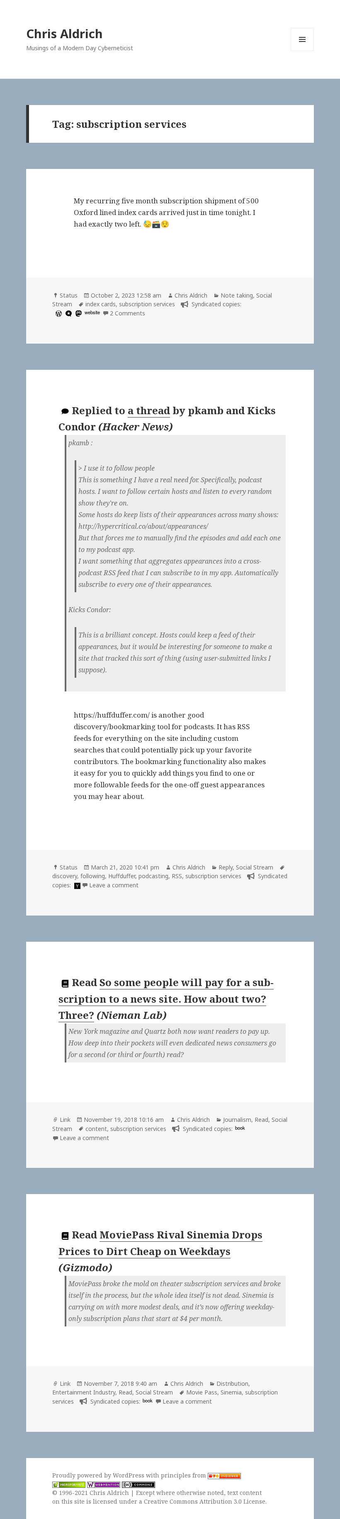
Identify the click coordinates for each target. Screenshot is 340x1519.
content (96, 1129)
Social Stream (254, 867)
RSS (177, 876)
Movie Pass (201, 1392)
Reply (226, 867)
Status (69, 295)
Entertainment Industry (83, 1392)
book (240, 1127)
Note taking (237, 295)
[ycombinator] (76, 885)
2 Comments (127, 313)
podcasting (153, 876)
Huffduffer (121, 876)
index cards (100, 304)
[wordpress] (58, 313)
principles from (184, 1475)
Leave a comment (113, 885)
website (92, 312)
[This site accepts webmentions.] (103, 1484)
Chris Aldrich (64, 33)
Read (261, 1119)
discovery (64, 876)
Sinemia (231, 1392)
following (92, 876)
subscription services (147, 304)
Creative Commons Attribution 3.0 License (204, 1501)
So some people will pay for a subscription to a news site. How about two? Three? (166, 998)
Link (65, 1119)
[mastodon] (77, 313)
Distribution (232, 1383)
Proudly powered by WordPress (99, 1475)
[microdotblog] (67, 313)
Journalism (237, 1119)
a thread (149, 410)
